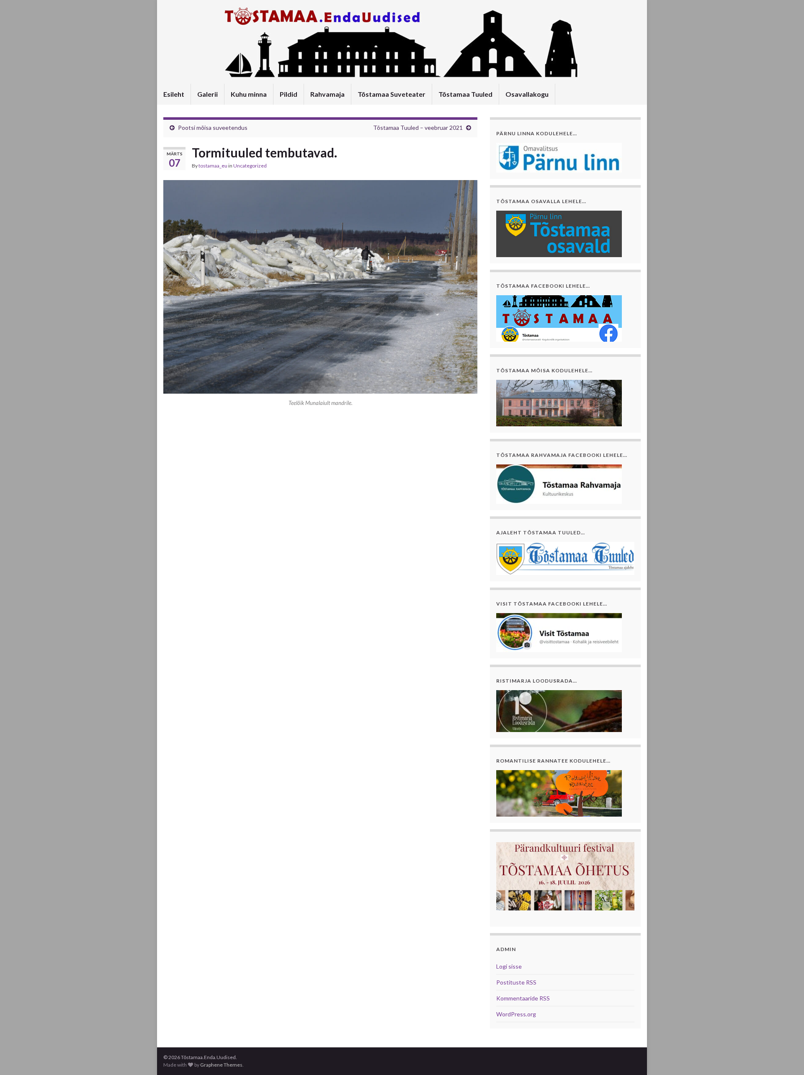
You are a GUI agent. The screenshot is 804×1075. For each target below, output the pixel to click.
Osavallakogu (527, 94)
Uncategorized (250, 165)
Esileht (173, 94)
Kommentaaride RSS (523, 998)
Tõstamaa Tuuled (465, 94)
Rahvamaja (327, 94)
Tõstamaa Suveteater (391, 94)
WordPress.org (516, 1014)
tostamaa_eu (212, 165)
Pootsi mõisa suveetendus (212, 127)
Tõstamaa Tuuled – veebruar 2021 (418, 127)
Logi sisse (509, 966)
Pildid (288, 94)
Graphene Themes (221, 1065)
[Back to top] (785, 1056)
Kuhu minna (249, 94)
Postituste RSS (516, 982)
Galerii (207, 94)
